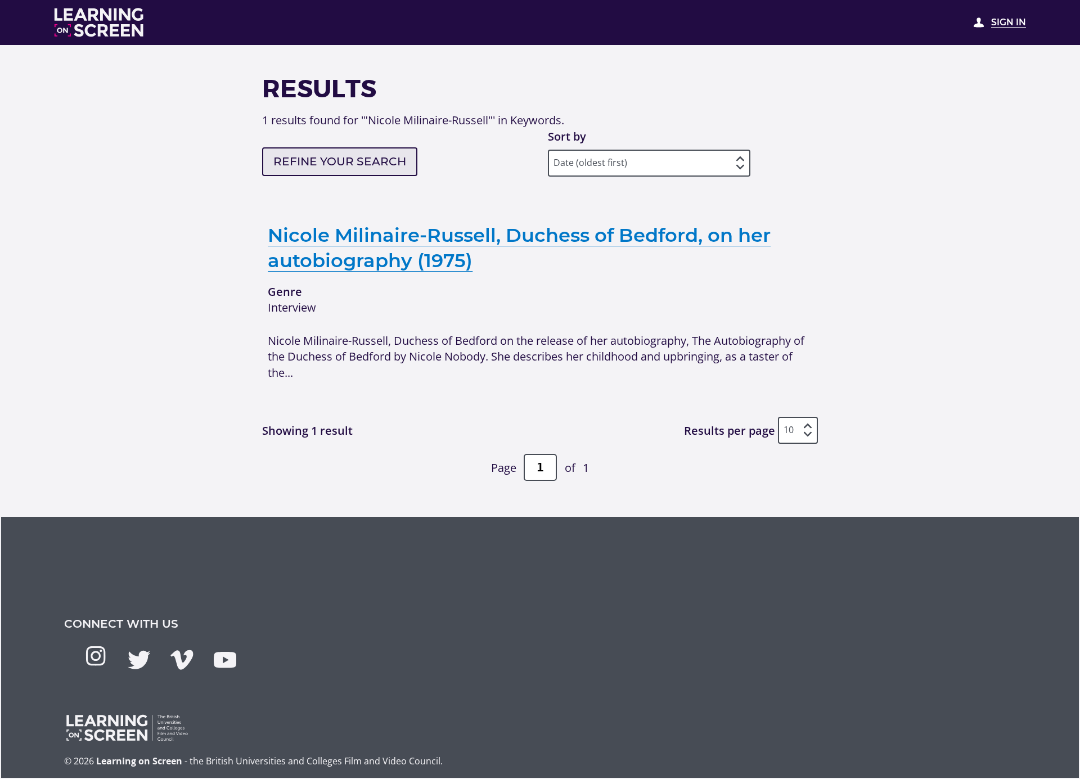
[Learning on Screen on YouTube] (225, 660)
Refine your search (339, 161)
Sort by (567, 136)
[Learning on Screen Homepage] (99, 22)
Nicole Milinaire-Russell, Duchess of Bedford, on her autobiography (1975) (519, 247)
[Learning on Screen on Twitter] (139, 660)
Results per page (729, 430)
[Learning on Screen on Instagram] (95, 656)
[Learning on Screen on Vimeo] (181, 660)
